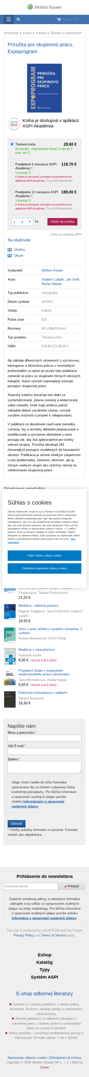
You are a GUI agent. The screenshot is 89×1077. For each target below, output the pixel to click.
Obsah (18, 255)
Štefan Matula (52, 284)
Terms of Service (54, 935)
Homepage (11, 33)
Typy (45, 969)
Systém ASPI (44, 977)
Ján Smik (73, 279)
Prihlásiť (73, 886)
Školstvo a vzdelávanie (65, 33)
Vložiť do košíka (62, 221)
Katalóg (41, 33)
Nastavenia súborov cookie (27, 1058)
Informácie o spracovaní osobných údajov (44, 918)
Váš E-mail (17, 746)
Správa (14, 759)
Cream (44, 1067)
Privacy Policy (24, 935)
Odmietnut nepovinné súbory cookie (44, 568)
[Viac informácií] (32, 168)
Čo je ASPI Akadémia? (59, 180)
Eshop (27, 33)
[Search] (18, 19)
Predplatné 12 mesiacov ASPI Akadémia (46, 194)
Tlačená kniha (46, 144)
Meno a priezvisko (22, 732)
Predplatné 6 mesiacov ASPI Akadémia (46, 166)
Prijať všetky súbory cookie (45, 555)
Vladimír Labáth (53, 279)
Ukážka (19, 250)
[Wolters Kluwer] (44, 8)
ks (37, 221)
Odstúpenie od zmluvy (65, 1058)
